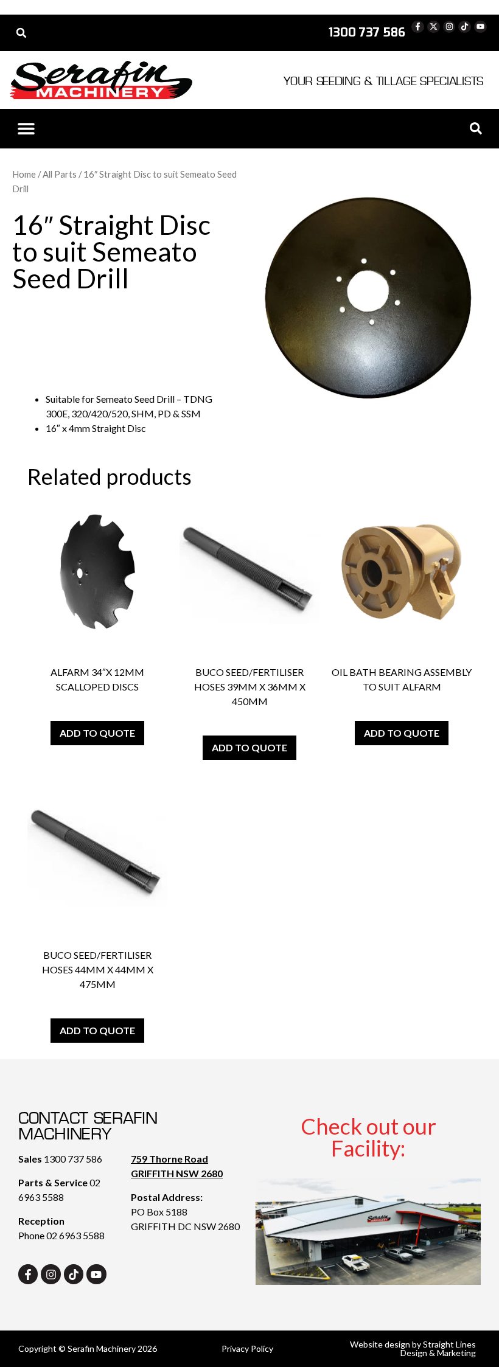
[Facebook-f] (417, 27)
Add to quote (97, 733)
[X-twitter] (433, 27)
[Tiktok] (464, 27)
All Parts (60, 174)
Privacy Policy (247, 1348)
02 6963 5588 (75, 1235)
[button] (21, 33)
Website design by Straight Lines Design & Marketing (413, 1348)
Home (24, 174)
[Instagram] (449, 27)
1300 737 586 (73, 1158)
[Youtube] (480, 27)
